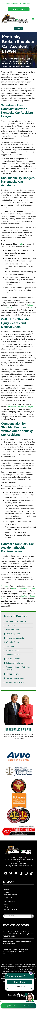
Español (18, 28)
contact (22, 152)
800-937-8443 (25, 3)
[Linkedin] (21, 873)
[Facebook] (6, 873)
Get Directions (23, 863)
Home (4, 59)
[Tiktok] (31, 873)
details (20, 244)
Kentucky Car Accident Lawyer (23, 589)
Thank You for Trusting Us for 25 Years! (17, 941)
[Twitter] (11, 873)
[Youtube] (16, 873)
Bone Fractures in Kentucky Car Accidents (17, 61)
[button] (33, 19)
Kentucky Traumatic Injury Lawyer (19, 407)
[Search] (32, 916)
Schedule (4, 586)
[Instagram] (26, 873)
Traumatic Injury (17, 59)
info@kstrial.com (27, 866)
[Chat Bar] (18, 1006)
